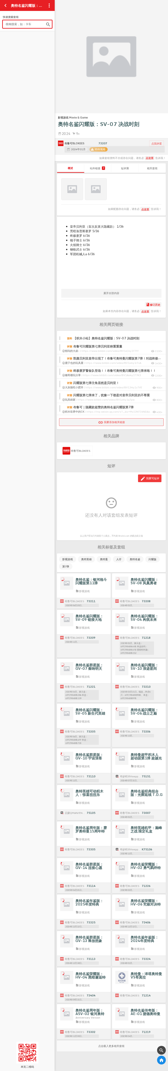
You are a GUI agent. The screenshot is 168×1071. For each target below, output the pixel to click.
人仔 (118, 559)
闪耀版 (152, 559)
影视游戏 (67, 559)
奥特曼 (104, 559)
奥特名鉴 (135, 559)
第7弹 (65, 566)
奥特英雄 (86, 559)
